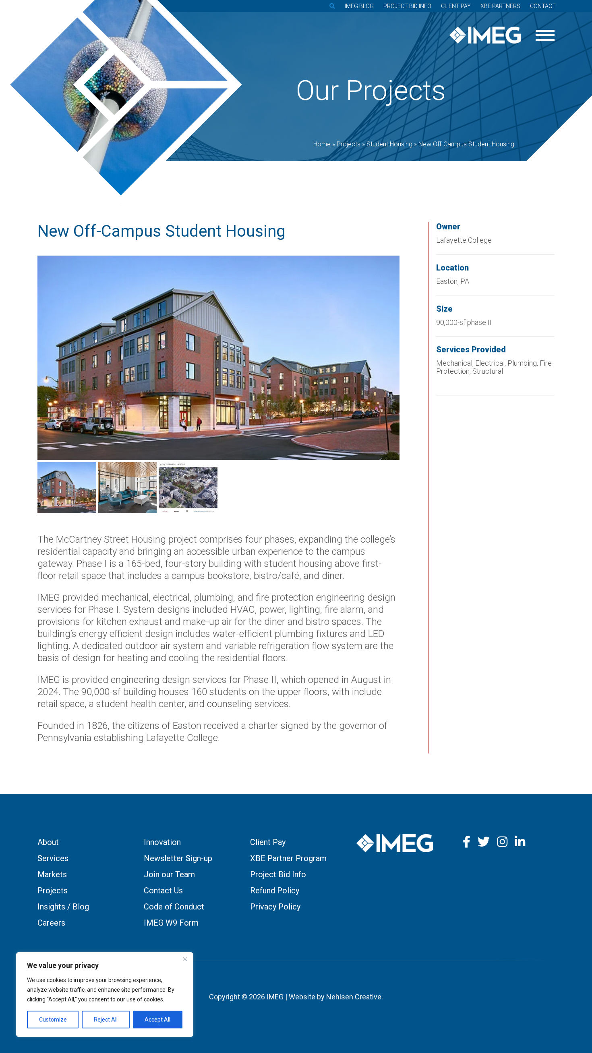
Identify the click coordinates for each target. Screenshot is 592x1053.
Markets (52, 874)
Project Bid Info (407, 6)
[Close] (185, 959)
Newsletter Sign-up (178, 858)
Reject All (106, 1019)
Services (52, 858)
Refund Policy (274, 890)
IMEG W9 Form (171, 923)
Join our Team (169, 874)
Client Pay (456, 6)
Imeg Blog (359, 6)
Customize (53, 1019)
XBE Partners (500, 6)
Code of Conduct (174, 906)
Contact (543, 6)
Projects (52, 890)
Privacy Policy (275, 906)
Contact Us (163, 890)
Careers (51, 923)
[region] (104, 994)
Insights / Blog (63, 906)
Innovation (162, 842)
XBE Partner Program (288, 858)
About (48, 842)
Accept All (157, 1019)
